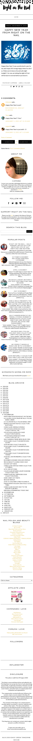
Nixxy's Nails (17, 552)
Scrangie (17, 563)
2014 (4, 405)
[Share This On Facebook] (11, 87)
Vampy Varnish (17, 565)
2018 (4, 397)
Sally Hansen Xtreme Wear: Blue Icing (17, 439)
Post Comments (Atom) (17, 148)
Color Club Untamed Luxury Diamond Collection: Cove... (17, 471)
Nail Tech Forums (17, 634)
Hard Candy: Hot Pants (12, 478)
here (28, 375)
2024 (4, 386)
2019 (4, 396)
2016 (4, 401)
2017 (4, 399)
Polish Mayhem (17, 557)
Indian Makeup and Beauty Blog (17, 544)
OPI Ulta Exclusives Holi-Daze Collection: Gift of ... (14, 436)
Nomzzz (17, 554)
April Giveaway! (20, 270)
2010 (4, 412)
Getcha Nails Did (17, 543)
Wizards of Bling (17, 568)
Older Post (24, 142)
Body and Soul (17, 530)
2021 (4, 392)
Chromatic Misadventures (17, 532)
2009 (4, 513)
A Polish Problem (17, 526)
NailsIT (17, 549)
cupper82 (8, 126)
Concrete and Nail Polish (17, 535)
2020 (4, 394)
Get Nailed (17, 541)
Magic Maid (17, 548)
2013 (4, 407)
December (7, 414)
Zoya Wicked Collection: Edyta (15, 444)
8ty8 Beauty (17, 612)
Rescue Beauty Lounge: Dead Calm (16, 462)
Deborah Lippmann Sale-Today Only (16, 490)
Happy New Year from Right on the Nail (18, 416)
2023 (4, 388)
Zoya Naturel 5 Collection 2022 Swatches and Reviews (20, 356)
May (5, 503)
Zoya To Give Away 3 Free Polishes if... (17, 481)
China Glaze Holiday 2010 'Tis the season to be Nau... (15, 487)
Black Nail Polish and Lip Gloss (17, 529)
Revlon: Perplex (9, 479)
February (7, 509)
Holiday (27, 83)
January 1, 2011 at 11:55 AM (17, 121)
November (8, 492)
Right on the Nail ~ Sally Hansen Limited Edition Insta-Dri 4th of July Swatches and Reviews (20, 246)
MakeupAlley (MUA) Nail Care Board (17, 632)
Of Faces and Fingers (17, 555)
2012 (4, 409)
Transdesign (17, 620)
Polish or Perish (17, 560)
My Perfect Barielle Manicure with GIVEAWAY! (20, 345)
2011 (4, 411)
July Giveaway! (20, 291)
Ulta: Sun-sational (10, 469)
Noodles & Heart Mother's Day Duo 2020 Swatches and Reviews (20, 281)
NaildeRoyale (17, 615)
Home (16, 17)
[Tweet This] (13, 87)
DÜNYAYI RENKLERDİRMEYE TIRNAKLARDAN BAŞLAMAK (17, 539)
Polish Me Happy (17, 558)
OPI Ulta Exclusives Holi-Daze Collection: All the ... (14, 429)
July (5, 500)
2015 (4, 403)
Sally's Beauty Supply (17, 618)
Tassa (7, 115)
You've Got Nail (17, 569)
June (6, 501)
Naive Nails (17, 551)
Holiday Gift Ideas (10, 464)
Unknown (8, 102)
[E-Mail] (19, 189)
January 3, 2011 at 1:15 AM (17, 132)
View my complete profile (16, 191)
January (7, 511)
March (6, 507)
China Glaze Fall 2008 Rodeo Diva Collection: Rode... (15, 475)
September (8, 496)
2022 (4, 390)
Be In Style (17, 527)
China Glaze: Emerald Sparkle (14, 427)
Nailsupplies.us (17, 617)
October (7, 494)
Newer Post (9, 142)
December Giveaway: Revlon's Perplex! (17, 460)
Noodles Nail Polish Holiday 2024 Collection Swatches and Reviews (20, 333)
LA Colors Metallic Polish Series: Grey (17, 422)
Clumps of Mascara (17, 534)
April (6, 505)
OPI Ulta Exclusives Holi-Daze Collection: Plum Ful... (14, 433)
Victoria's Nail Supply (17, 622)
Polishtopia (17, 562)
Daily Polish (17, 537)
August (7, 498)
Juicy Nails (17, 546)
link (12, 215)
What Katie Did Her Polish (17, 566)
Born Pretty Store (17, 614)
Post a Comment (6, 137)
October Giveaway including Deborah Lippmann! (20, 258)
